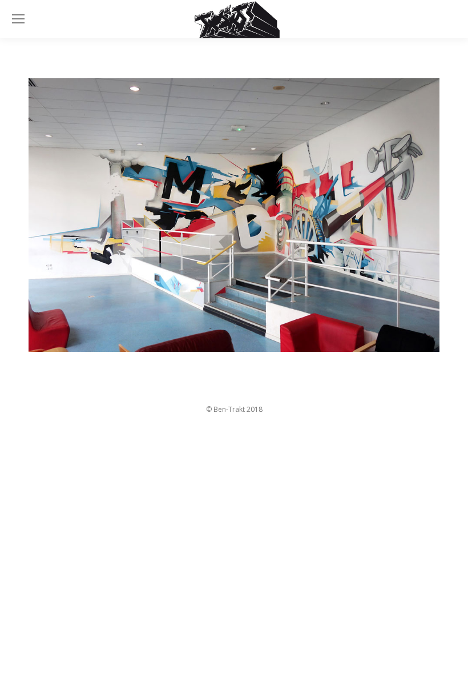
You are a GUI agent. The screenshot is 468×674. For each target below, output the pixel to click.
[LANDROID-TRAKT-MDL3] (234, 215)
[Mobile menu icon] (18, 19)
